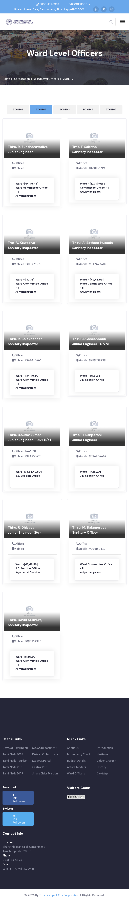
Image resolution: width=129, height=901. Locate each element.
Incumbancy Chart (78, 754)
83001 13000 (79, 4)
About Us (73, 748)
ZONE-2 (41, 109)
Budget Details (76, 760)
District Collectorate (45, 754)
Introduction (105, 748)
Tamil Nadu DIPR (13, 773)
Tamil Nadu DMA (13, 754)
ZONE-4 (88, 109)
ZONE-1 (18, 109)
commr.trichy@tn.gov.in (18, 868)
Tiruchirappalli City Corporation (59, 895)
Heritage (102, 754)
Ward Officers (76, 773)
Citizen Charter (106, 760)
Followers (19, 800)
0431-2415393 (12, 860)
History (101, 767)
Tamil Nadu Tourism (15, 760)
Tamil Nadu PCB (12, 767)
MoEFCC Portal (41, 760)
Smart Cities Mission (45, 773)
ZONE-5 (111, 109)
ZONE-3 (64, 109)
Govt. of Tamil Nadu (15, 748)
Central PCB (39, 767)
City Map (102, 773)
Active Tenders (76, 767)
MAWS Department (44, 748)
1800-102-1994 (49, 4)
